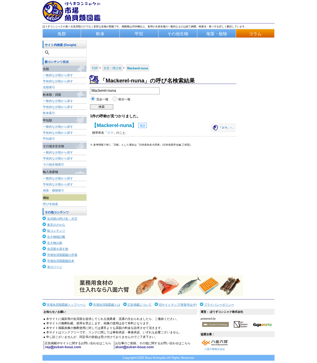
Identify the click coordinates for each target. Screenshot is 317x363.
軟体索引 (49, 113)
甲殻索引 (49, 138)
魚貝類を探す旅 (57, 249)
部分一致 (124, 99)
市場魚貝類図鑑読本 (60, 261)
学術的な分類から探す (58, 81)
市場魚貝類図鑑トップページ (66, 304)
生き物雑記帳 (56, 237)
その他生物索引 (53, 164)
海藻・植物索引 (53, 190)
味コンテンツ (56, 230)
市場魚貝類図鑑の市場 (62, 255)
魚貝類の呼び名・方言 (62, 218)
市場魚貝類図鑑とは (106, 304)
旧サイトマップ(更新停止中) (178, 304)
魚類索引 (49, 87)
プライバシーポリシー (219, 304)
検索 (102, 106)
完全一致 (102, 99)
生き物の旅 (54, 243)
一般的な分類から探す (58, 75)
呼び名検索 (50, 204)
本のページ (54, 267)
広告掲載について (139, 304)
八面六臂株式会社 (214, 349)
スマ (110, 132)
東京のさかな (56, 224)
